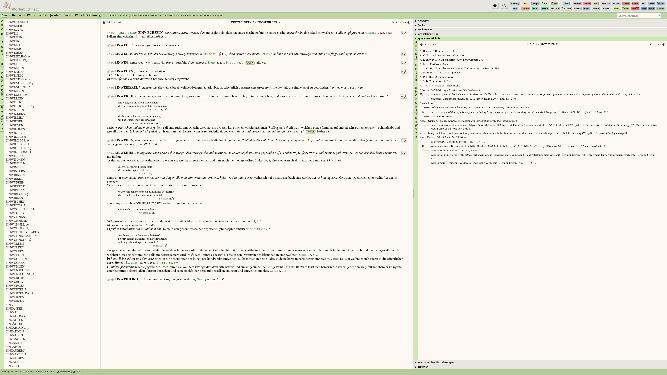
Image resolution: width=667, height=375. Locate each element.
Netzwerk (423, 367)
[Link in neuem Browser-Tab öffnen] (252, 63)
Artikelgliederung (428, 34)
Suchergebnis (426, 29)
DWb (248, 63)
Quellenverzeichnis (429, 38)
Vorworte (423, 20)
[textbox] (639, 15)
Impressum (65, 371)
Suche (421, 25)
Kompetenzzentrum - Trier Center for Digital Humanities (29, 371)
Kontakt (79, 371)
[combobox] (639, 15)
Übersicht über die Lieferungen (436, 362)
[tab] (540, 21)
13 (402, 96)
